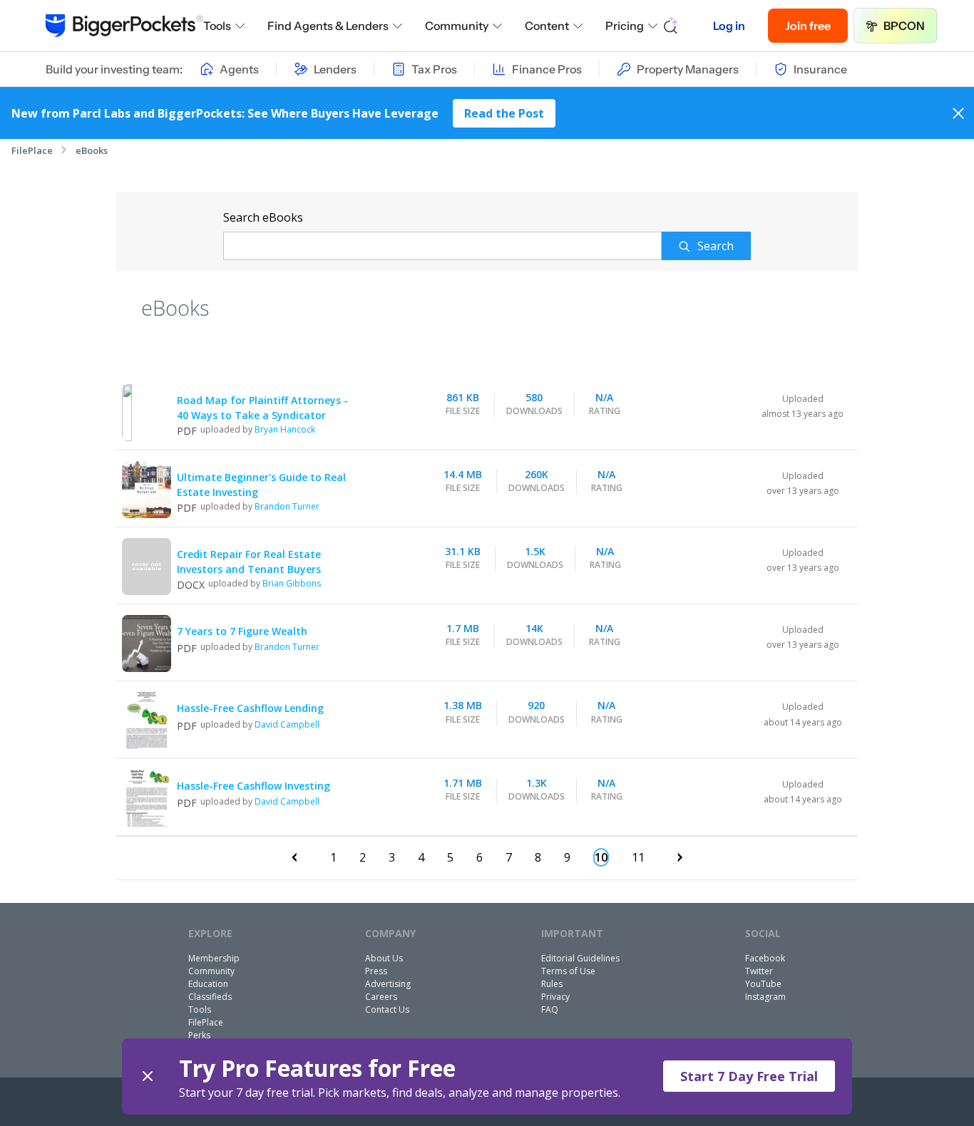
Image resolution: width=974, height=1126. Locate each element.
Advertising (388, 984)
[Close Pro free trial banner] (147, 1076)
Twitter (759, 971)
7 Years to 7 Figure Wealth (242, 631)
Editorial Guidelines (580, 958)
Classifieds (210, 997)
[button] (487, 1076)
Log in (729, 26)
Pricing (624, 26)
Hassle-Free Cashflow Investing (253, 785)
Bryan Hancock (285, 429)
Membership (214, 958)
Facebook (765, 958)
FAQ (549, 1009)
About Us (384, 958)
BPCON (904, 26)
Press (376, 971)
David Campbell (287, 724)
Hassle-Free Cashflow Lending (250, 708)
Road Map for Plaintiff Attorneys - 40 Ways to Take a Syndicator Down (262, 415)
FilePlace (32, 150)
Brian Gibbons (291, 583)
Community (456, 26)
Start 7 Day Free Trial (749, 1076)
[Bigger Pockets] (124, 25)
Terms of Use (568, 971)
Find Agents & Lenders (328, 26)
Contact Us (387, 1009)
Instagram (765, 997)
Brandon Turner (287, 506)
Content (547, 26)
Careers (381, 997)
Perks (199, 1035)
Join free (808, 26)
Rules (552, 984)
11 (638, 857)
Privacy (555, 997)
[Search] (671, 25)
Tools (217, 26)
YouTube (763, 984)
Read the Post (504, 113)
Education (208, 984)
